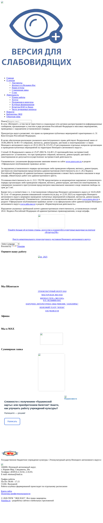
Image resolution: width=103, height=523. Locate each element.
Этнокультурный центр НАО (52, 291)
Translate (21, 246)
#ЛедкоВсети (52, 311)
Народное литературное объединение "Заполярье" (52, 304)
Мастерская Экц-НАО (52, 295)
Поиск (4, 121)
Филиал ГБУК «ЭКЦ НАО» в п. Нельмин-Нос (52, 299)
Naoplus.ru (5, 500)
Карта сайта (6, 491)
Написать (12, 421)
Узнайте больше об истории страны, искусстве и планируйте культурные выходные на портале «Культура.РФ (51, 231)
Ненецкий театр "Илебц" (52, 307)
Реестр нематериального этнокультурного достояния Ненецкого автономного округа (52, 239)
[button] (10, 80)
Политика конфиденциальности (15, 493)
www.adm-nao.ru (27, 204)
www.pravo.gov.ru (74, 161)
